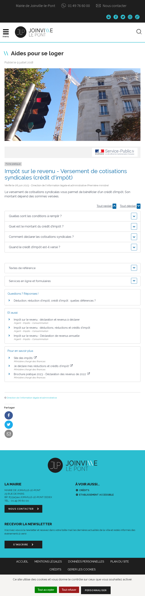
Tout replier (105, 206)
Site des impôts (23, 358)
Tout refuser (69, 589)
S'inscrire (21, 544)
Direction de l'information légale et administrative (32, 397)
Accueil (22, 561)
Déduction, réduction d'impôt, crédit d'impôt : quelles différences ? (55, 300)
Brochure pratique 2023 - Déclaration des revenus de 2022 (50, 374)
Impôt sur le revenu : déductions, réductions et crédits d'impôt (52, 327)
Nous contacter (114, 5)
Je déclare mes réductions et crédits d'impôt (41, 366)
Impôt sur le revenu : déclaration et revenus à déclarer (47, 319)
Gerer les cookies (82, 569)
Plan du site (119, 561)
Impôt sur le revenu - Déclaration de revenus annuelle (46, 335)
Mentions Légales (48, 561)
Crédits (84, 490)
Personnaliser (96, 590)
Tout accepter (46, 589)
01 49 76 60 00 (78, 5)
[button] (72, 216)
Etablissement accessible (96, 494)
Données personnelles (86, 561)
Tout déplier (128, 206)
